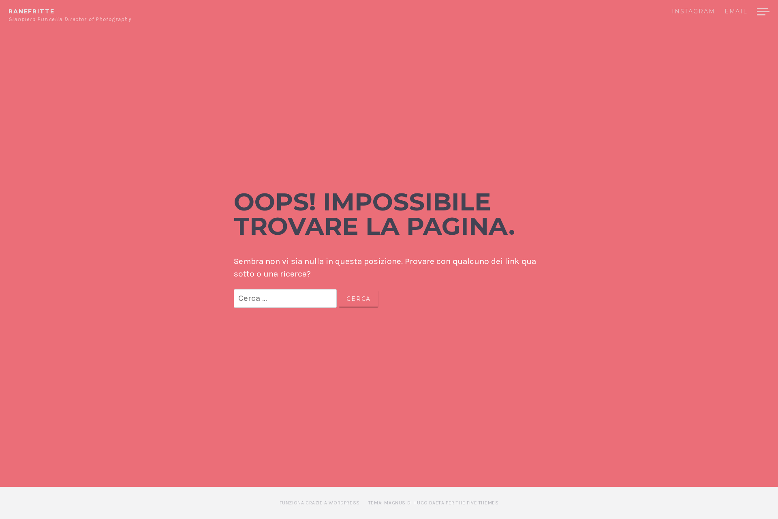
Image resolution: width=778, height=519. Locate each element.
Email (736, 12)
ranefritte (31, 11)
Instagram (693, 12)
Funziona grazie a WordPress (320, 503)
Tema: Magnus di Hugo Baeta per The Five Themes (433, 503)
